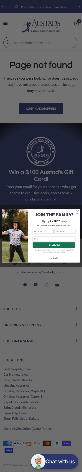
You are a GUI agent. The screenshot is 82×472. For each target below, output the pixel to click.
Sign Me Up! (54, 245)
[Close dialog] (77, 212)
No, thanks (54, 258)
